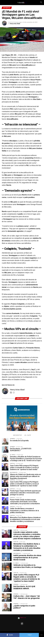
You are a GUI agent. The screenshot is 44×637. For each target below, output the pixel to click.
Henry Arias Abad (15, 23)
